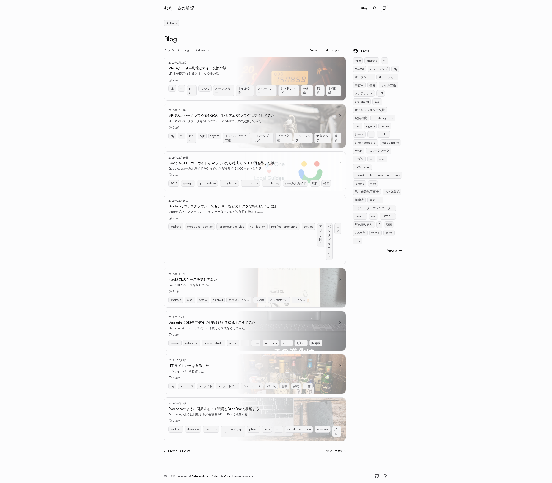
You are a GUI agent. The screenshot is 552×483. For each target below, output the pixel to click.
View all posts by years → (328, 50)
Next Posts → (336, 451)
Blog (364, 8)
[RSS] (385, 476)
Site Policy (200, 476)
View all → (394, 250)
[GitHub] (377, 476)
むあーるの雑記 (179, 8)
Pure (227, 476)
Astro (216, 476)
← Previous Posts (177, 451)
